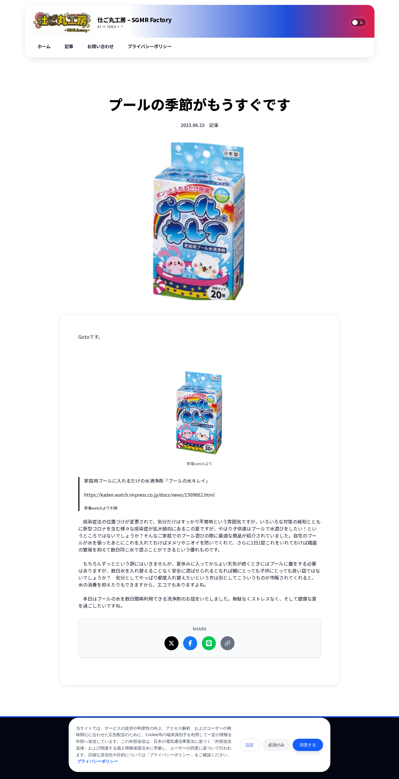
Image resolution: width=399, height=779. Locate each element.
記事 (213, 124)
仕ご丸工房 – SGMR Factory (134, 19)
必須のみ (276, 744)
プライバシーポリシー (97, 761)
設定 (250, 744)
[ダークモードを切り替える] (358, 22)
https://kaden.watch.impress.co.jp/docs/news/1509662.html (149, 494)
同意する (308, 744)
